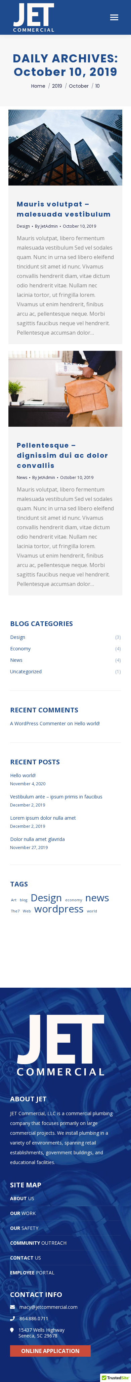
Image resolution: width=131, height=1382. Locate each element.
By (46, 226)
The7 (15, 911)
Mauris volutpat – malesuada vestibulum (64, 209)
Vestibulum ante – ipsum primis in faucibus (56, 796)
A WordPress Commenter (38, 723)
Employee (32, 1272)
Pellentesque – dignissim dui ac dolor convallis (62, 455)
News (22, 477)
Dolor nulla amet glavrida (37, 839)
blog (23, 900)
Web (27, 911)
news (97, 898)
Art (13, 900)
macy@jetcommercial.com (48, 1307)
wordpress (59, 909)
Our (23, 1213)
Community (38, 1243)
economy (73, 900)
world (92, 911)
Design (23, 226)
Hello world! (87, 723)
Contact (25, 1257)
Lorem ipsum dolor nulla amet (43, 818)
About (22, 1198)
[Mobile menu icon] (114, 17)
